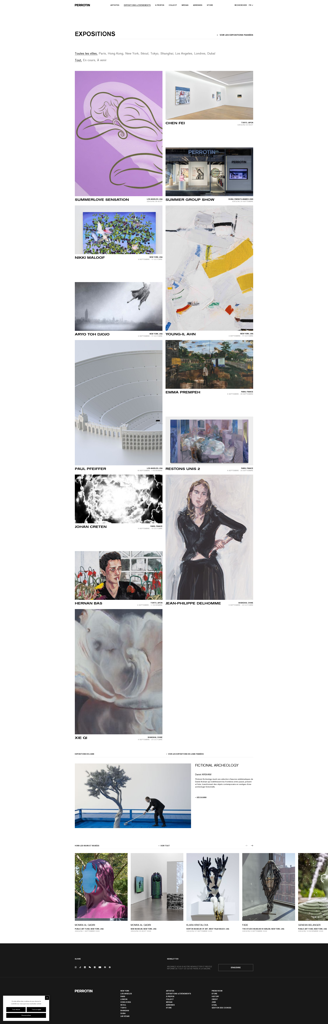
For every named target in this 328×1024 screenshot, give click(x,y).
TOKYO (123, 1008)
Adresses (197, 5)
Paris (102, 53)
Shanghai (166, 53)
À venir (102, 60)
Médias (185, 5)
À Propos (159, 5)
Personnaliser (26, 1015)
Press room (217, 991)
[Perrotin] (82, 5)
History (215, 996)
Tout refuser (16, 1009)
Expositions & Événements (137, 5)
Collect (173, 5)
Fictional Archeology (217, 765)
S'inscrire (236, 967)
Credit (215, 999)
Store (210, 5)
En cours (89, 60)
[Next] (252, 845)
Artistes (114, 5)
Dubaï (211, 53)
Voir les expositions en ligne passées (186, 754)
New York (132, 53)
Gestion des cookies (221, 1008)
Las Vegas (124, 1016)
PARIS (122, 996)
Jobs (214, 1002)
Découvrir (201, 797)
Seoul (123, 1005)
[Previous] (247, 845)
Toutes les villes (86, 53)
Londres (199, 53)
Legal (214, 1005)
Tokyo (154, 53)
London (123, 999)
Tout (78, 60)
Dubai (123, 1013)
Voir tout (165, 846)
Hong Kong (115, 53)
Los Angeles (183, 53)
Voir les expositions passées (236, 35)
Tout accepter (36, 1009)
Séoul (144, 53)
